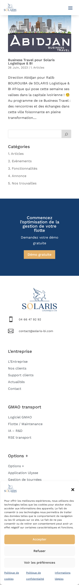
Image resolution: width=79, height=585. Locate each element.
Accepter (39, 539)
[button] (73, 490)
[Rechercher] (66, 134)
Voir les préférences (39, 562)
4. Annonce (17, 176)
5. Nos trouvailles (22, 183)
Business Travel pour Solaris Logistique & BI (31, 61)
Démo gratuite (39, 255)
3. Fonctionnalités (22, 168)
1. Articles (37, 67)
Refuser (39, 551)
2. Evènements (20, 161)
